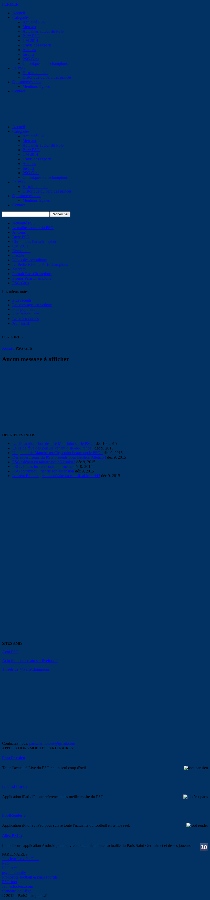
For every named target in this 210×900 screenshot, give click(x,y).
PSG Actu (10, 868)
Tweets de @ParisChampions (26, 669)
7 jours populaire (25, 314)
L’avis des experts (37, 45)
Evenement (21, 250)
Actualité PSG (34, 22)
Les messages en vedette (32, 305)
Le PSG (18, 68)
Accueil (18, 13)
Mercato (29, 27)
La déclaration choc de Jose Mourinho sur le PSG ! (53, 443)
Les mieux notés (25, 318)
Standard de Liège (17, 891)
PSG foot (9, 882)
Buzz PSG (31, 36)
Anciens (29, 50)
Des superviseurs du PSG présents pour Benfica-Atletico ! (59, 457)
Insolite (28, 54)
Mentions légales (36, 86)
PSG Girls (31, 59)
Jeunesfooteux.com (17, 886)
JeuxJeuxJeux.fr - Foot (20, 859)
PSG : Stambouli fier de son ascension (43, 471)
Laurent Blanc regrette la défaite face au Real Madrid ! (56, 475)
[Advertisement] (40, 400)
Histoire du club (35, 72)
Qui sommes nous (26, 82)
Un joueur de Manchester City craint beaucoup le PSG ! (57, 453)
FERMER (10, 4)
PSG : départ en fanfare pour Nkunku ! (43, 462)
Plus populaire (23, 309)
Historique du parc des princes (47, 77)
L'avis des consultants (29, 260)
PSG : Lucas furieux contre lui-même (42, 466)
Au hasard (20, 323)
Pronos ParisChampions (31, 278)
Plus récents (22, 300)
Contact (18, 91)
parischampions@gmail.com (52, 743)
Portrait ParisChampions (31, 273)
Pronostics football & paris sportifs (30, 877)
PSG (6, 863)
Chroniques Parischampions (45, 63)
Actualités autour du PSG (43, 31)
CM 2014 (30, 40)
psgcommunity (14, 872)
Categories (20, 17)
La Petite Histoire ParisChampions (40, 264)
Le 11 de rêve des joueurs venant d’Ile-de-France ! (52, 448)
